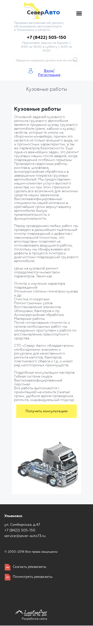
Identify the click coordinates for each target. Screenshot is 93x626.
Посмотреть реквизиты (33, 577)
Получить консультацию (47, 411)
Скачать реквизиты (29, 567)
